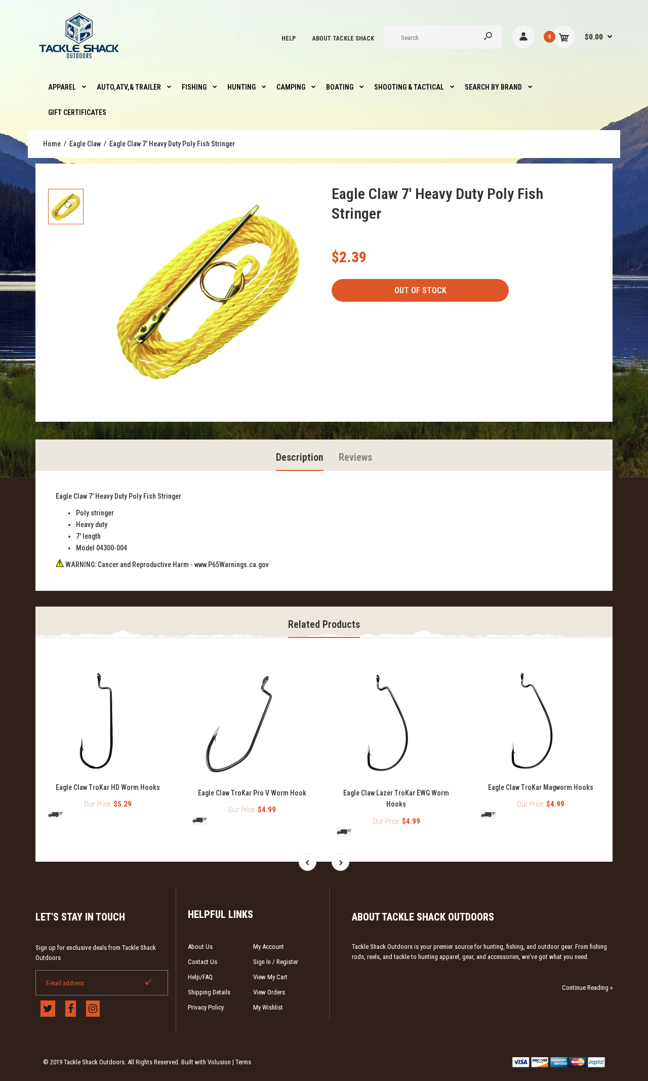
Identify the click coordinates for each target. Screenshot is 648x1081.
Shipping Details (209, 992)
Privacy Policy (206, 1007)
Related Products (324, 624)
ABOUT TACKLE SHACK (343, 38)
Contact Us (202, 962)
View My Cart (270, 977)
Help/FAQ (200, 977)
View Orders (269, 992)
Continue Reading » (587, 987)
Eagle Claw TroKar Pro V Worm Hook (252, 793)
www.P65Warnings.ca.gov (231, 564)
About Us (200, 946)
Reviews (355, 457)
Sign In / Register (275, 962)
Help (288, 38)
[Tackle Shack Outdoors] (79, 61)
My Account (268, 946)
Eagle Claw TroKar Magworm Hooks (540, 787)
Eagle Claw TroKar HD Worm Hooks (108, 787)
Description (299, 457)
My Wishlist (268, 1007)
